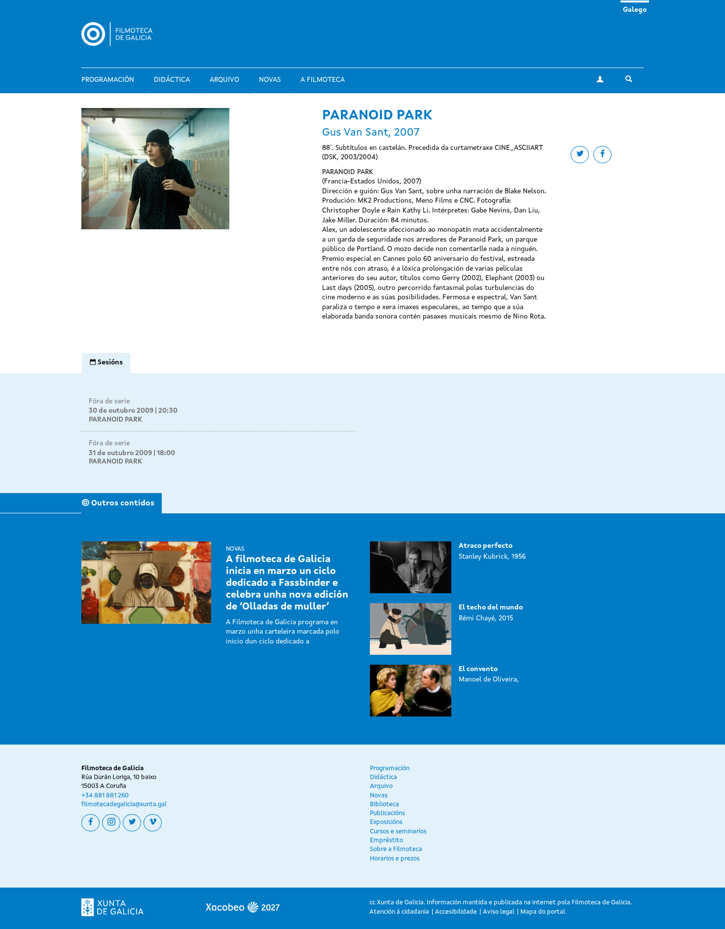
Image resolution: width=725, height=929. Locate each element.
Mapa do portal (542, 912)
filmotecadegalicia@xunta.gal (124, 804)
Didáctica (172, 79)
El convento (478, 669)
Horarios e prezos (395, 859)
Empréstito (386, 840)
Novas (270, 79)
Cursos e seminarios (398, 831)
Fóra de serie (109, 401)
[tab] (106, 363)
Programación (107, 79)
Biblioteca (384, 804)
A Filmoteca (322, 79)
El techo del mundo (491, 607)
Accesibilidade (456, 912)
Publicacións (387, 813)
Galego (635, 9)
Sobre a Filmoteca (396, 849)
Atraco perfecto (485, 545)
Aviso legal (498, 912)
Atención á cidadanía (399, 912)
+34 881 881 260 (105, 795)
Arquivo (224, 79)
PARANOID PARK (115, 419)
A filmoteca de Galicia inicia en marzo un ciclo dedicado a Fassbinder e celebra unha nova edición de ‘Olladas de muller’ (287, 583)
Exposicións (386, 822)
